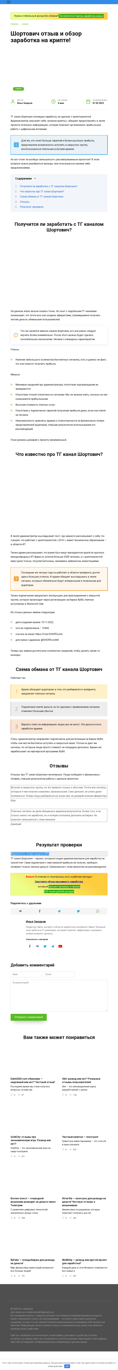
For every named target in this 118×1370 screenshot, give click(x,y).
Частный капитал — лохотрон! (80, 1136)
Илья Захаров (36, 921)
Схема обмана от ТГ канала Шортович (41, 196)
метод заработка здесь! (90, 15)
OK (67, 1366)
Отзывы (25, 201)
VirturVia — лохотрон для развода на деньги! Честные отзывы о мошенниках (84, 1202)
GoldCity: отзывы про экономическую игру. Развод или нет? (31, 1140)
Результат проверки (31, 206)
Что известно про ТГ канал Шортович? (42, 191)
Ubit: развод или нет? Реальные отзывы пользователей (81, 1080)
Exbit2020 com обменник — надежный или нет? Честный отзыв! (33, 1080)
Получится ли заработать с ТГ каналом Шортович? (48, 186)
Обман (18, 89)
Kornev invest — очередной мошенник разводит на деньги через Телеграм (33, 1202)
